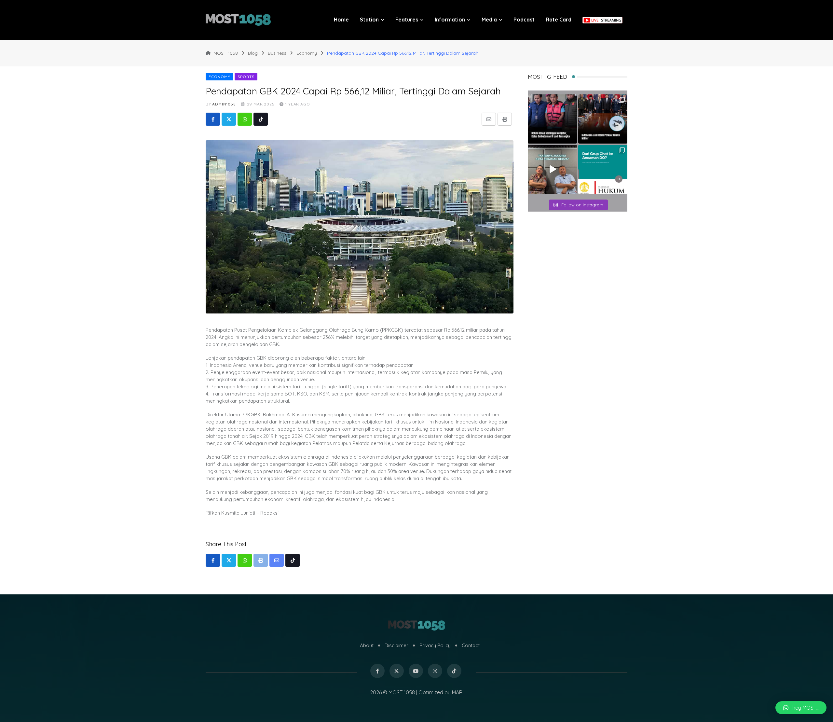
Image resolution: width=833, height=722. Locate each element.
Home (341, 19)
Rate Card (558, 19)
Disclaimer (396, 645)
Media (489, 19)
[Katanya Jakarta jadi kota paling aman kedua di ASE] (552, 169)
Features (406, 19)
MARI (457, 692)
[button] (800, 707)
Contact (471, 645)
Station (369, 19)
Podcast (524, 19)
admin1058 (224, 104)
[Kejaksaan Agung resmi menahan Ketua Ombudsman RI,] (552, 119)
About (367, 645)
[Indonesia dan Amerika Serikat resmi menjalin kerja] (602, 119)
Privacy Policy (435, 645)
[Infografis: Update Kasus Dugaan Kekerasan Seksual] (602, 169)
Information (450, 19)
